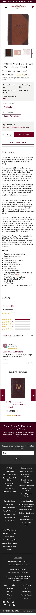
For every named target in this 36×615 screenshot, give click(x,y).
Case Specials (9, 488)
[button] (7, 360)
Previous (4, 53)
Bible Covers (9, 537)
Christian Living (9, 514)
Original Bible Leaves (9, 543)
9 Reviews (18, 415)
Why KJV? (9, 504)
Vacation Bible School (26, 510)
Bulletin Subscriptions (26, 513)
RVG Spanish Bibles (26, 471)
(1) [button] (12, 319)
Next (32, 53)
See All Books (9, 521)
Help (26, 588)
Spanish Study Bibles (26, 485)
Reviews (9, 598)
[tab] (7, 336)
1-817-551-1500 (20, 569)
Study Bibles (9, 471)
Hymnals (26, 516)
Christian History (9, 517)
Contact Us (9, 588)
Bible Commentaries (9, 508)
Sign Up (18, 459)
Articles (9, 595)
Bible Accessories (9, 533)
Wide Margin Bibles (9, 475)
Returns (26, 598)
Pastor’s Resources (9, 511)
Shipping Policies (26, 595)
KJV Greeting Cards (9, 546)
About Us (9, 592)
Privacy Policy (26, 592)
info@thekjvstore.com (20, 565)
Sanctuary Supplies (26, 519)
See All (9, 550)
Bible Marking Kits (9, 540)
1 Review (27, 75)
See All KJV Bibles (9, 492)
